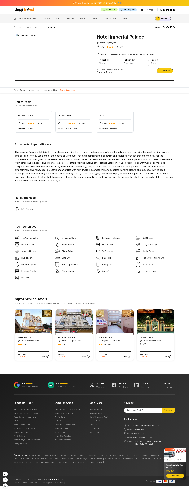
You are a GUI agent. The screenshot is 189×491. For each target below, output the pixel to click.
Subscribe (168, 410)
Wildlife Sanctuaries (22, 432)
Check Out (130, 60)
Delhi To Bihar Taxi (162, 459)
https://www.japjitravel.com (147, 425)
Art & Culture (19, 436)
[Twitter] (161, 9)
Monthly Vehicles (112, 459)
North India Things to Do (24, 428)
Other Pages (95, 432)
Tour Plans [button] (45, 18)
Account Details (51, 455)
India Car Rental (96, 455)
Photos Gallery (96, 462)
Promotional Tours (130, 459)
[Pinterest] (174, 9)
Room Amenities (67, 90)
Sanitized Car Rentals (23, 462)
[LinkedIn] (167, 9)
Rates (95, 18)
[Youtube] (171, 9)
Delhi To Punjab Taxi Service (67, 409)
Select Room (19, 90)
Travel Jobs (146, 459)
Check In (104, 60)
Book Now (165, 71)
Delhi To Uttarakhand (64, 459)
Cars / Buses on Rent (99, 417)
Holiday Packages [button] (27, 18)
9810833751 (139, 433)
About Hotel (34, 90)
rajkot (36, 27)
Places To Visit (96, 421)
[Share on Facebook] (167, 27)
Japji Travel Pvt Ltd (55, 479)
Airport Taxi (124, 455)
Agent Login (111, 455)
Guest (155, 60)
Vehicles (136, 455)
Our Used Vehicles (78, 455)
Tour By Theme (61, 428)
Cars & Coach (110, 18)
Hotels (21, 27)
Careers (64, 455)
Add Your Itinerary (63, 440)
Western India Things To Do (26, 413)
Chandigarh (63, 462)
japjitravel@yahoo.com (142, 437)
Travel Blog (60, 432)
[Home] (15, 18)
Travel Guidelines (79, 462)
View (43, 356)
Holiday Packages (97, 413)
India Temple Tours (22, 424)
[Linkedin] (136, 385)
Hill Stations (19, 421)
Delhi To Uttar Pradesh (42, 459)
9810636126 (139, 429)
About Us (93, 424)
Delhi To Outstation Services (67, 424)
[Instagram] (159, 385)
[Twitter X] (91, 385)
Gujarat (29, 27)
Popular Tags (81, 459)
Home (16, 483)
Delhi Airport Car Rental (45, 462)
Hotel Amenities (50, 90)
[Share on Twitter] (164, 27)
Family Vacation (20, 443)
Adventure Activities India (25, 417)
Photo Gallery (61, 417)
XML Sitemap (60, 483)
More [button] (125, 18)
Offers (57, 18)
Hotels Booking (96, 409)
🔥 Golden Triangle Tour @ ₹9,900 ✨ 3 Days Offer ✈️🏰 (88, 3)
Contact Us (94, 428)
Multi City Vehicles (63, 436)
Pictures (70, 18)
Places (83, 18)
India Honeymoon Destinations (27, 440)
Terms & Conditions (30, 483)
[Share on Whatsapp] (174, 27)
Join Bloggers (46, 483)
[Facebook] (164, 9)
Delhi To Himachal (21, 459)
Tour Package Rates (64, 413)
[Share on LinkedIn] (171, 27)
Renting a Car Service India (25, 409)
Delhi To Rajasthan (151, 455)
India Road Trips (62, 421)
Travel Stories (96, 459)
